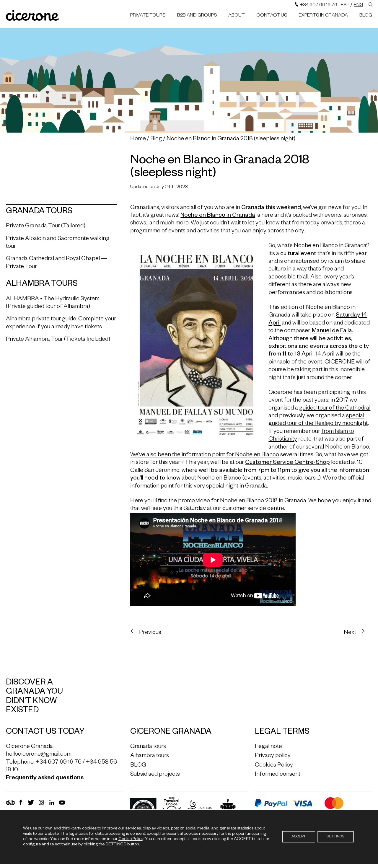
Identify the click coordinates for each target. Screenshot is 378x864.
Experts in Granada (323, 16)
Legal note (268, 747)
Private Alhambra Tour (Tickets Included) (58, 340)
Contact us (271, 16)
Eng (358, 5)
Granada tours (148, 747)
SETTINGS (336, 837)
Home (138, 139)
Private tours (148, 16)
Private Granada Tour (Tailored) (45, 226)
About (236, 16)
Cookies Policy (274, 765)
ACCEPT (298, 837)
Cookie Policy (130, 839)
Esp (345, 5)
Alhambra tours (149, 756)
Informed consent (277, 775)
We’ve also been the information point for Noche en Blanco (204, 455)
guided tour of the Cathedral (334, 408)
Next (350, 633)
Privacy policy (273, 756)
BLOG (365, 16)
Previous (150, 633)
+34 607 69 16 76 (318, 5)
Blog (156, 139)
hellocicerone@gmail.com (38, 754)
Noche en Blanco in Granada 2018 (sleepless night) (231, 139)
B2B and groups (197, 16)
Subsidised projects (155, 775)
